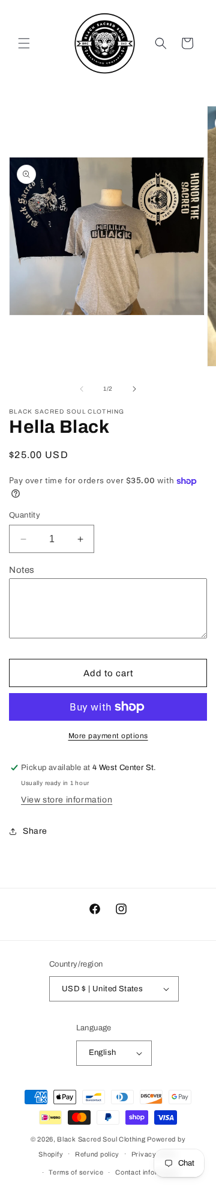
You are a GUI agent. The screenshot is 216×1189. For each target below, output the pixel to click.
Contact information (147, 1172)
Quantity (24, 515)
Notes (22, 570)
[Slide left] (81, 389)
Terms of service (76, 1172)
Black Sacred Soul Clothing (101, 1139)
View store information (66, 799)
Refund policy (97, 1154)
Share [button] (35, 831)
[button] (24, 43)
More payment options (108, 736)
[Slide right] (134, 389)
